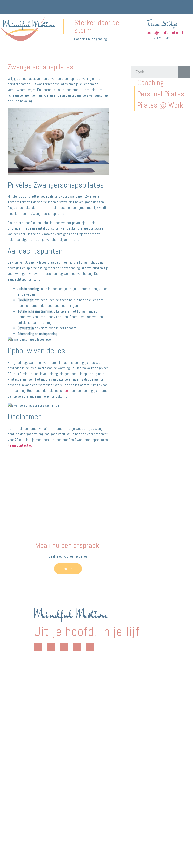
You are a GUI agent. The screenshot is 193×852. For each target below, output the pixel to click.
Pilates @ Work (161, 105)
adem (67, 390)
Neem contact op (20, 445)
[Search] (184, 72)
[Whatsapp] (38, 647)
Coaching (150, 82)
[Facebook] (64, 647)
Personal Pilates (160, 94)
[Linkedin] (77, 647)
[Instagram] (51, 647)
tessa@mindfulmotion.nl (165, 32)
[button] (187, 7)
